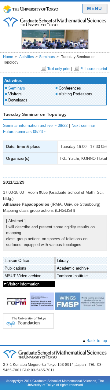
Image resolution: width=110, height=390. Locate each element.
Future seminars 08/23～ (25, 131)
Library (63, 261)
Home (8, 57)
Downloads (18, 100)
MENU (94, 8)
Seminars (47, 57)
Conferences (70, 88)
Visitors (15, 94)
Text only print (58, 69)
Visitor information (23, 284)
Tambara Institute (72, 276)
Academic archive (73, 268)
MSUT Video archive (23, 276)
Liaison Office (17, 261)
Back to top (96, 340)
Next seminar (83, 125)
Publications (15, 268)
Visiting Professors (75, 94)
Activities (26, 57)
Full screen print (93, 69)
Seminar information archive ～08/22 (35, 125)
